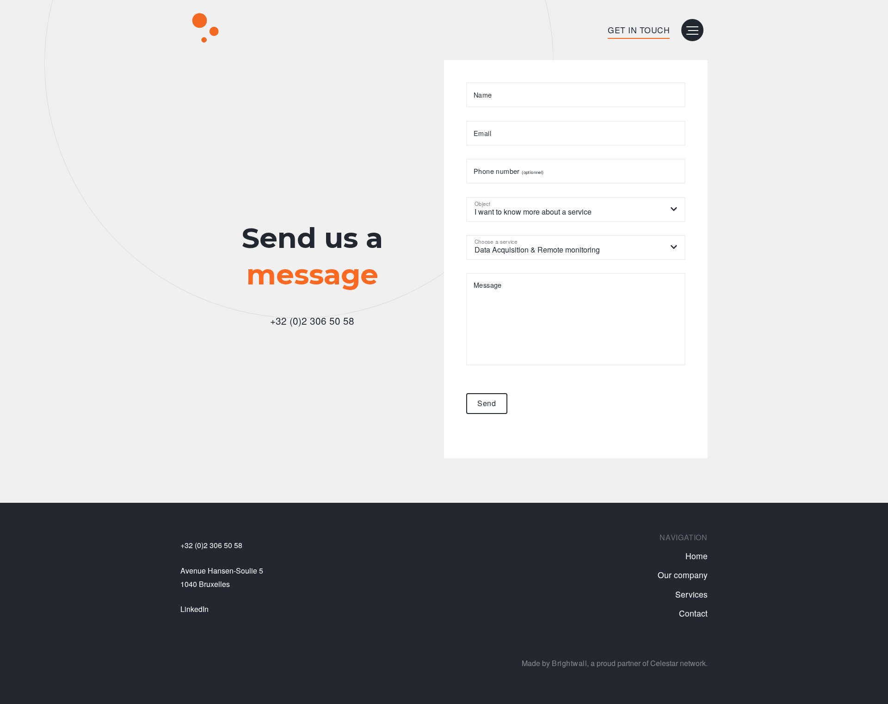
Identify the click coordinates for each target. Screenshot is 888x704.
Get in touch (639, 30)
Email (482, 133)
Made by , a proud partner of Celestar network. (615, 663)
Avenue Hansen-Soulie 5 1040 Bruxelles (221, 577)
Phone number (509, 171)
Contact (693, 613)
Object (483, 203)
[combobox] (575, 209)
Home (696, 556)
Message (488, 285)
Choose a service (496, 241)
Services (691, 594)
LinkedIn (194, 609)
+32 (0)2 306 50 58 (312, 320)
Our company (683, 574)
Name (483, 95)
